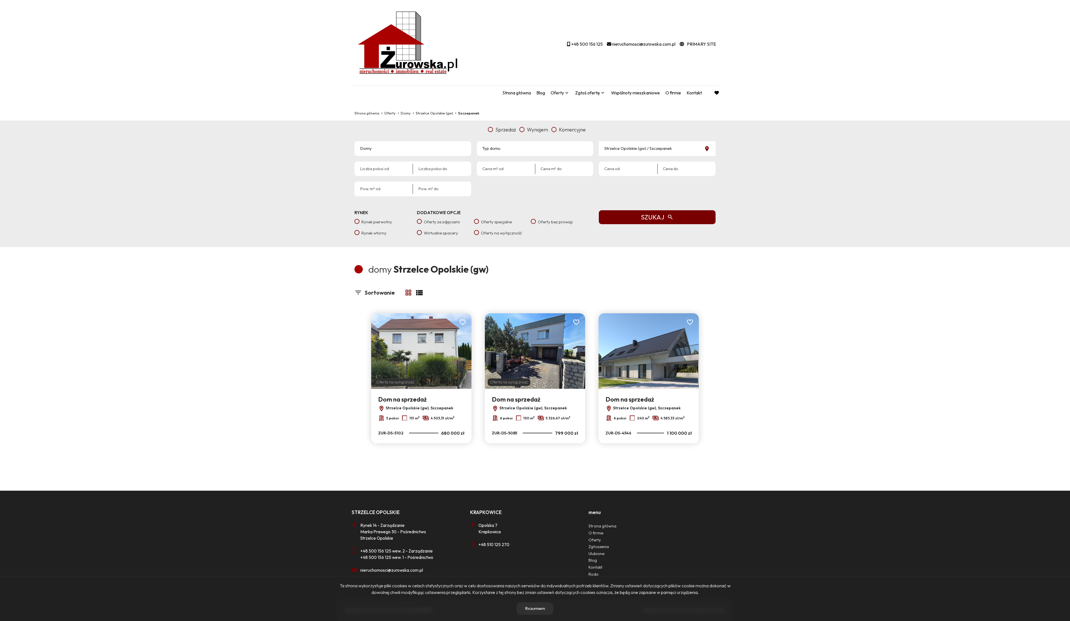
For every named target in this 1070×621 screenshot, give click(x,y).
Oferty (557, 93)
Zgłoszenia (598, 546)
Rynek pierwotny (376, 221)
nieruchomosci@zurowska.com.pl (391, 570)
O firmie (673, 93)
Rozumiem (535, 608)
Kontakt (694, 93)
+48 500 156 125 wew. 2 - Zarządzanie (396, 551)
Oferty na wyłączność (501, 233)
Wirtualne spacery (441, 233)
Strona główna (516, 93)
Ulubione (596, 553)
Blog (540, 93)
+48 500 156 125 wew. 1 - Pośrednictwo (396, 557)
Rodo (593, 574)
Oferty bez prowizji (555, 221)
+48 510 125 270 (493, 544)
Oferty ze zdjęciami (442, 221)
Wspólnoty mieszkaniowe (635, 93)
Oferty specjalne (496, 221)
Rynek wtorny (373, 233)
